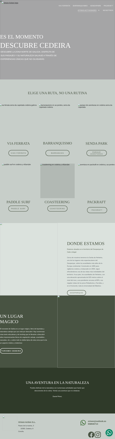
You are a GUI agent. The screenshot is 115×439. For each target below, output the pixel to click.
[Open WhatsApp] (109, 432)
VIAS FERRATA (18, 153)
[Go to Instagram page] (98, 435)
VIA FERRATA (64, 6)
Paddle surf (18, 208)
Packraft (97, 210)
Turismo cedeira (11, 351)
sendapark (95, 6)
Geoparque (76, 293)
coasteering (57, 208)
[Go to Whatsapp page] (83, 422)
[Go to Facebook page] (91, 435)
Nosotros (108, 10)
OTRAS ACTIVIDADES (87, 10)
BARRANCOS (57, 153)
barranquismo (80, 6)
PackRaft (108, 6)
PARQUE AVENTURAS (96, 153)
